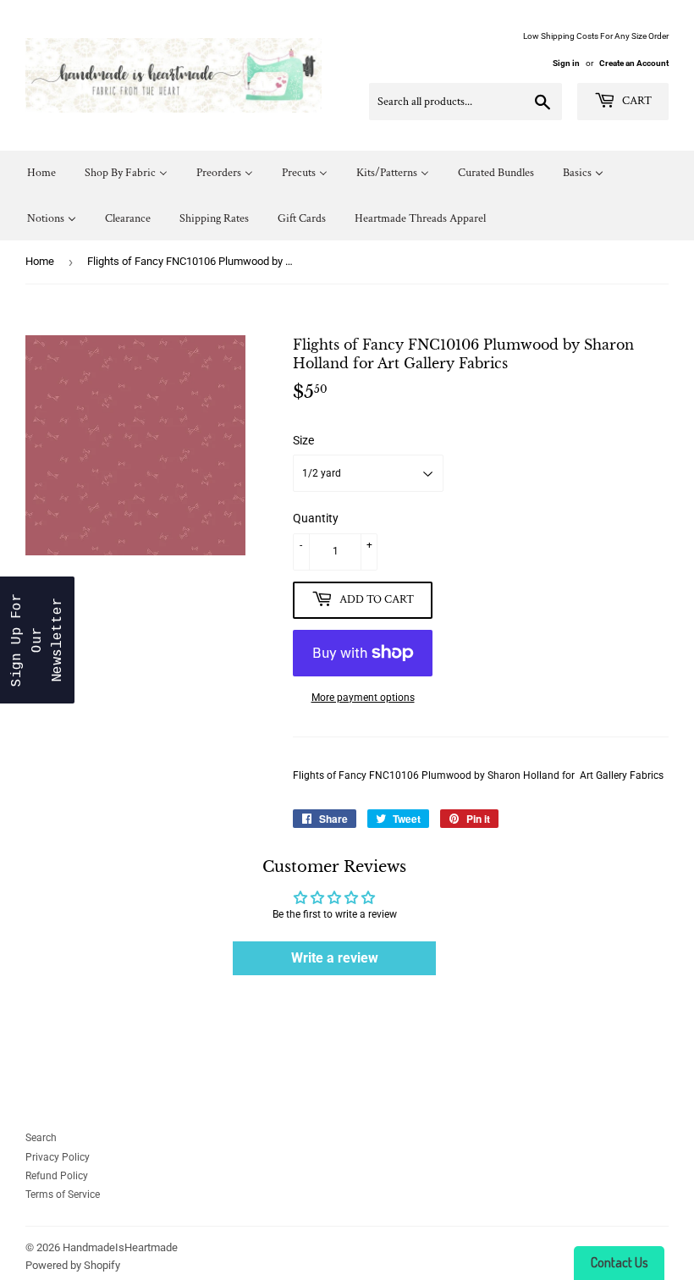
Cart (636, 100)
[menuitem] (41, 173)
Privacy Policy (57, 1157)
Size (303, 440)
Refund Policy (56, 1176)
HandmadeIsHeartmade (120, 1247)
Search (41, 1138)
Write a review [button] (334, 958)
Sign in (566, 63)
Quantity (316, 518)
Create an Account (634, 63)
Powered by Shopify (72, 1265)
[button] (37, 640)
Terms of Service (62, 1194)
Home (39, 261)
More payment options (363, 697)
